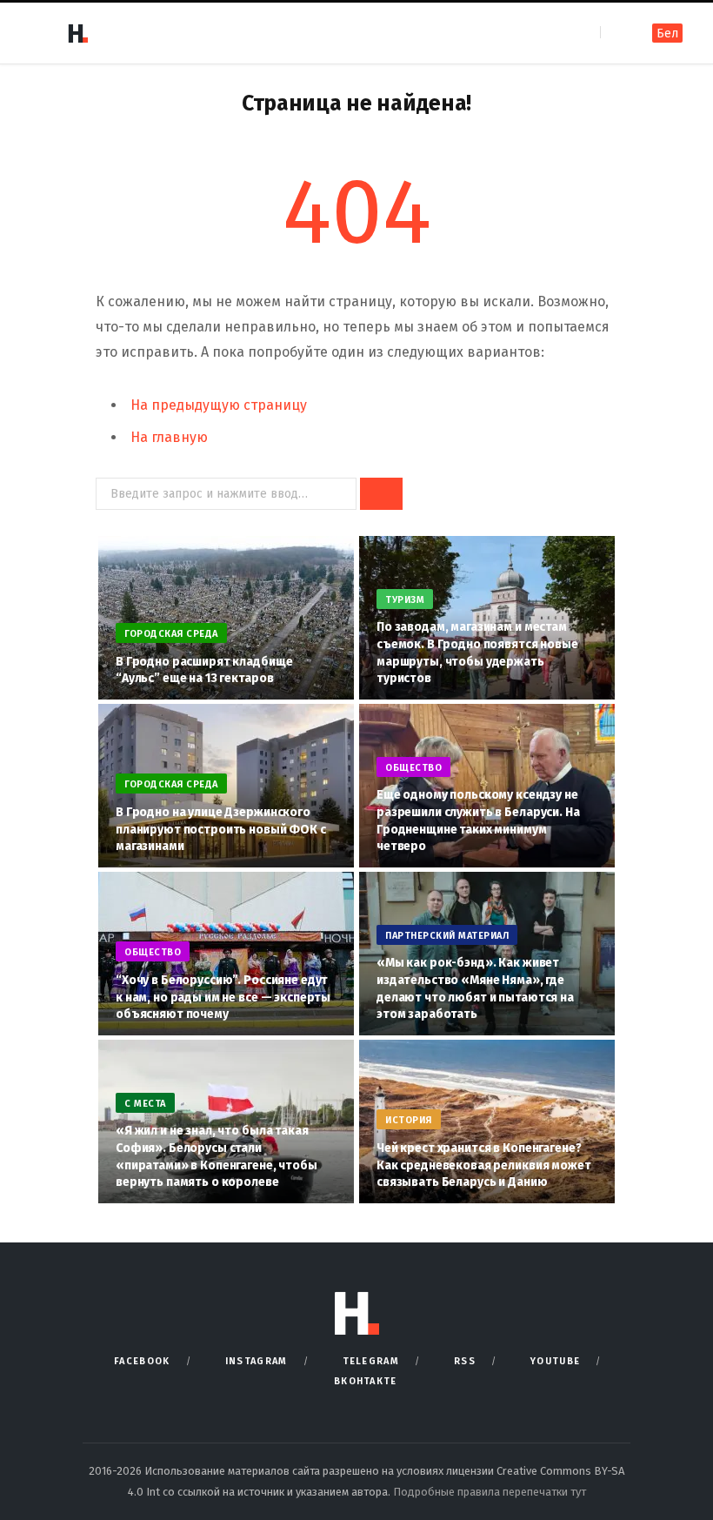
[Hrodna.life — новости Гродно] (77, 33)
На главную (169, 437)
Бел (667, 33)
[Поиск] (615, 32)
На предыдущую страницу (218, 405)
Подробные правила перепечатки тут (489, 1491)
